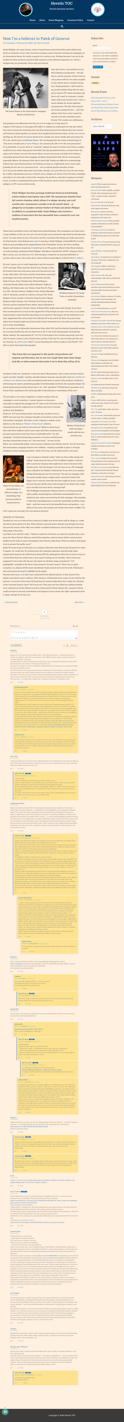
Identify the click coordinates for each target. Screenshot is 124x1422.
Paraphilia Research (98, 428)
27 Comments (9, 43)
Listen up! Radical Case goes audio (103, 98)
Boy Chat (94, 202)
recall (22, 575)
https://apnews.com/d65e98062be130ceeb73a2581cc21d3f (29, 1126)
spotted (37, 241)
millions (79, 258)
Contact (90, 20)
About (42, 20)
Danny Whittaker (97, 251)
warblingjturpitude (26, 838)
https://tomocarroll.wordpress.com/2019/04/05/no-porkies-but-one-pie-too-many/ (37, 1222)
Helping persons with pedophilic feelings (105, 327)
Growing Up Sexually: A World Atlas (103, 321)
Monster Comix (96, 378)
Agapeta (94, 184)
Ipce (92, 336)
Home (32, 20)
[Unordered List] (25, 638)
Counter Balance (97, 242)
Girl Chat (94, 308)
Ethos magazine (96, 275)
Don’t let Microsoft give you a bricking (104, 111)
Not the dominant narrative (62, 9)
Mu (92, 384)
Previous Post (10, 602)
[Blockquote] (27, 638)
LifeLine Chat (95, 360)
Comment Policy (75, 20)
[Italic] (14, 638)
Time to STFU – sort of (99, 101)
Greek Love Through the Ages (101, 311)
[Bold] (12, 638)
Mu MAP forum (96, 388)
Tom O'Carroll (19, 773)
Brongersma (95, 212)
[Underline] (17, 638)
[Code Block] (30, 638)
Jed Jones (24, 775)
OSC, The (94, 409)
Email (95, 45)
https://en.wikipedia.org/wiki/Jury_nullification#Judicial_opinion (42, 1070)
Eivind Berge (95, 257)
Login (76, 626)
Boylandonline (96, 205)
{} (34, 638)
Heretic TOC (62, 3)
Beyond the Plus (96, 190)
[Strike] (20, 638)
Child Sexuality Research (99, 221)
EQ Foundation (96, 266)
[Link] (32, 638)
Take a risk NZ (96, 458)
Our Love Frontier (97, 415)
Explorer (23, 689)
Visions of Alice (96, 482)
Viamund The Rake (97, 476)
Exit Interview (96, 296)
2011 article (23, 342)
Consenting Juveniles (98, 230)
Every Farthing (96, 284)
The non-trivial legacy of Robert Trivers (104, 104)
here (31, 255)
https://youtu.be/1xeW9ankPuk (48, 1256)
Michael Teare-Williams (27, 1375)
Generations (79, 133)
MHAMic (94, 372)
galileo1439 (14, 1009)
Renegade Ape (96, 434)
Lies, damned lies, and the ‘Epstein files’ (105, 107)
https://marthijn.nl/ (16, 964)
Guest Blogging (56, 20)
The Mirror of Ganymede (99, 467)
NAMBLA (94, 394)
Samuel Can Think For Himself (102, 443)
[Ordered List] (22, 638)
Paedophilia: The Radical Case (101, 421)
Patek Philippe (32, 144)
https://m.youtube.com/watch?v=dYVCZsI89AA (29, 1029)
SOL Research (96, 452)
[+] (37, 638)
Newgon (94, 400)
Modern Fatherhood (33, 424)
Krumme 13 (95, 354)
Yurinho (13, 1329)
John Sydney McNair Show (100, 345)
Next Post (80, 602)
